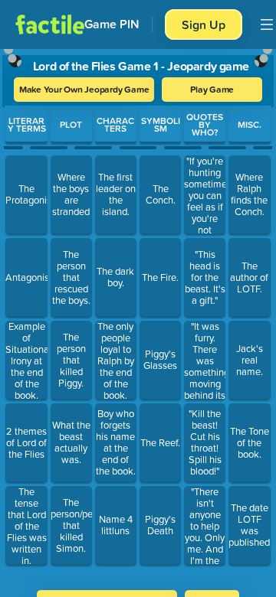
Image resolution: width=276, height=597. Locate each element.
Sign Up (203, 24)
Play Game (212, 89)
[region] (138, 314)
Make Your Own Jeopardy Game (84, 89)
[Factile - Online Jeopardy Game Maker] (49, 24)
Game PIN (112, 24)
